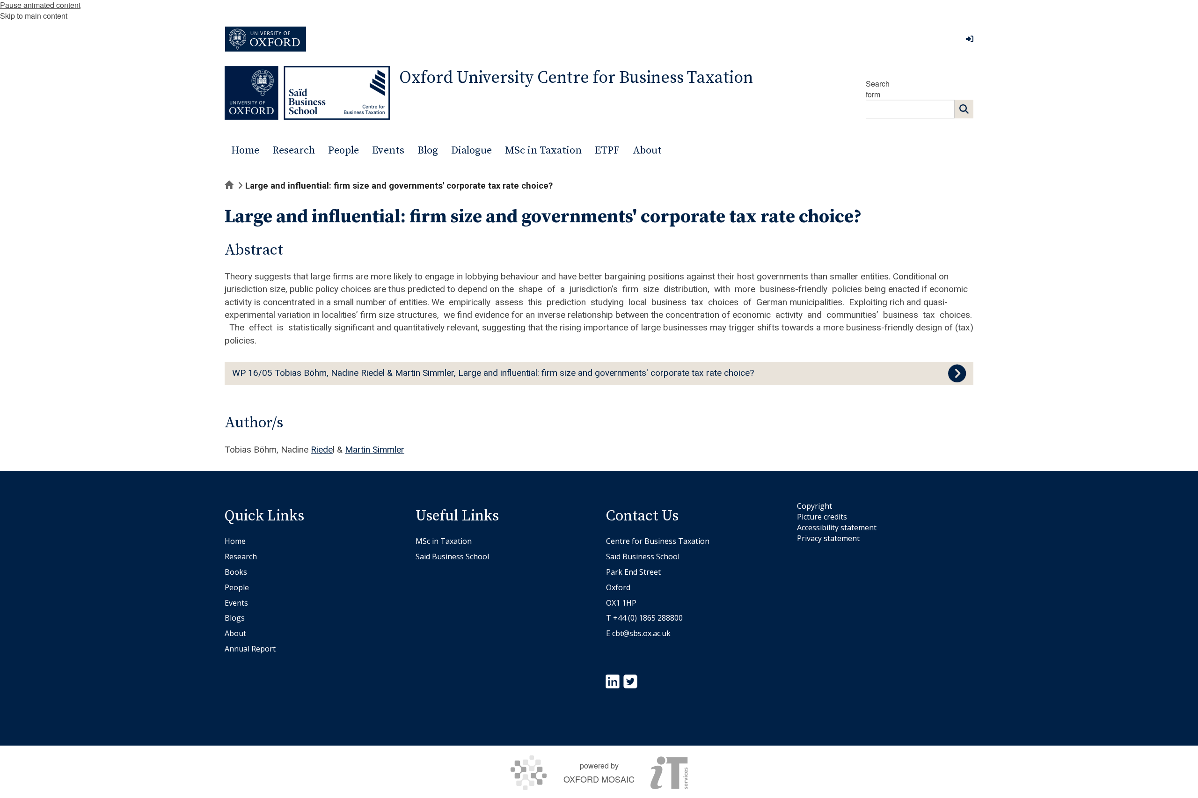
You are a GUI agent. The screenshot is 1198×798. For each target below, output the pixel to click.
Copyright (814, 506)
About (235, 633)
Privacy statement (828, 538)
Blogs (235, 618)
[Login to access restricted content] (969, 39)
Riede (322, 449)
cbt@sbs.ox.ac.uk (641, 633)
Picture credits (822, 517)
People (237, 587)
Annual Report (250, 649)
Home (235, 541)
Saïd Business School (452, 556)
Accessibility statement (837, 527)
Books (236, 572)
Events (236, 603)
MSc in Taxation (444, 541)
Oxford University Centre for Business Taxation (576, 77)
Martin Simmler (374, 449)
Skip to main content (33, 15)
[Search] (964, 109)
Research (241, 556)
